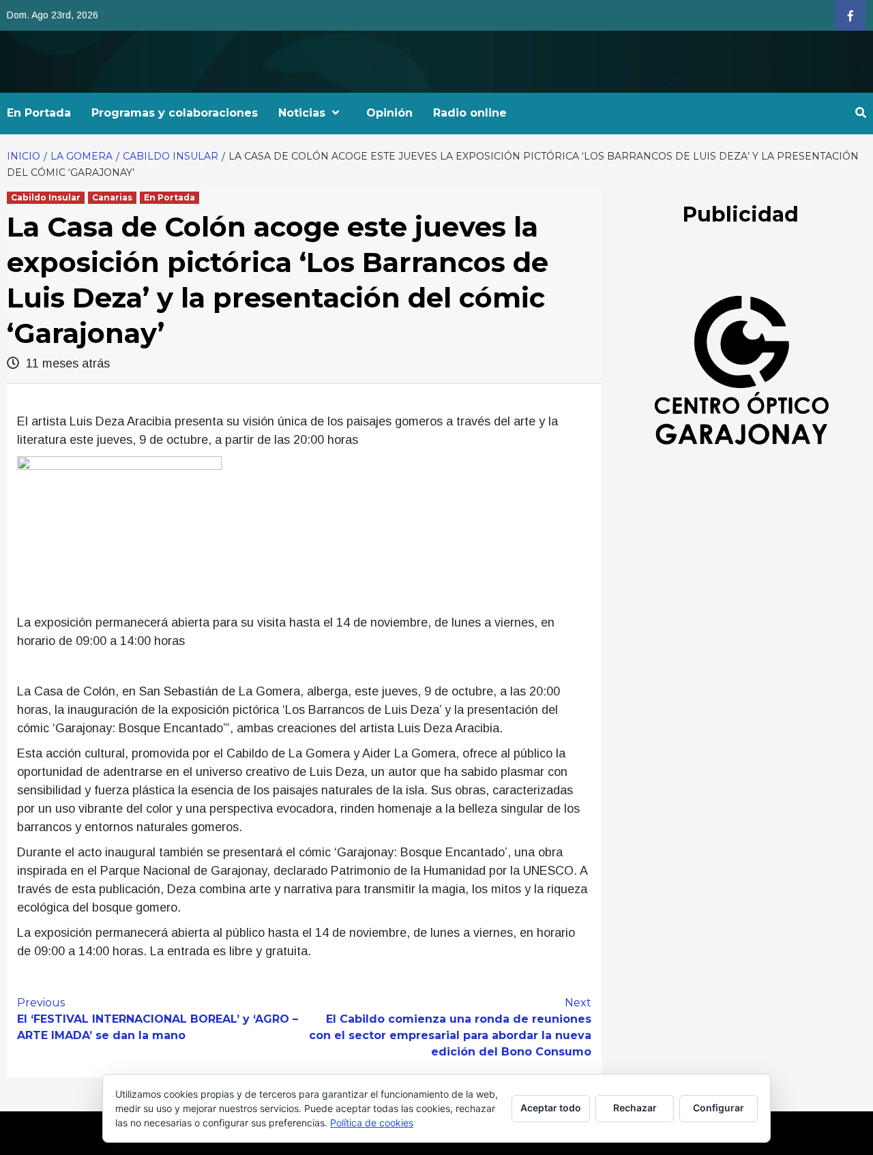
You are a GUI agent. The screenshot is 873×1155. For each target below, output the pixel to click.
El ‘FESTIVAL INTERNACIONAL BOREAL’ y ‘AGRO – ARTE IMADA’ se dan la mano (157, 1019)
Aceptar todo (550, 1107)
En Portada (39, 112)
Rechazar (635, 1107)
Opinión (389, 112)
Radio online (470, 112)
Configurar (718, 1107)
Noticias (301, 112)
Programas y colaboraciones (174, 112)
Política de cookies (371, 1122)
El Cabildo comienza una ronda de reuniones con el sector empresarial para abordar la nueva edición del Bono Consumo (450, 1027)
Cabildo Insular (45, 197)
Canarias (112, 197)
